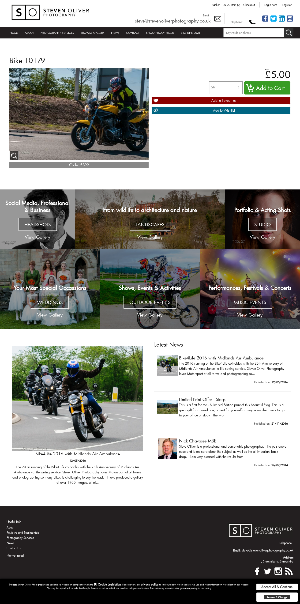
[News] (288, 570)
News (115, 32)
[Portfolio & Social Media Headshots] (37, 219)
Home (14, 32)
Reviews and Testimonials (23, 532)
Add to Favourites (223, 100)
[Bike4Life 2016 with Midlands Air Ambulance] (222, 370)
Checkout (249, 5)
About (29, 32)
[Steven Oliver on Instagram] (278, 570)
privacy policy (149, 584)
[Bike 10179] (14, 155)
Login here (270, 5)
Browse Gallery (93, 32)
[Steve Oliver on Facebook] (265, 21)
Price (267, 69)
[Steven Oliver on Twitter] (267, 570)
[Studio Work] (262, 219)
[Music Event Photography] (250, 289)
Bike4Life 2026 (190, 32)
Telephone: (236, 22)
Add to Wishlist (224, 110)
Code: (74, 164)
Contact (132, 32)
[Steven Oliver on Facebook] (257, 570)
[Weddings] (50, 289)
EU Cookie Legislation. (108, 584)
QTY (213, 87)
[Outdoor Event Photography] (150, 289)
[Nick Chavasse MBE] (222, 453)
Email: (206, 15)
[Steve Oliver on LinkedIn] (281, 21)
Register (287, 5)
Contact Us (14, 548)
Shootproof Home (160, 32)
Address (288, 557)
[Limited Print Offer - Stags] (77, 418)
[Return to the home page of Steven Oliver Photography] (50, 11)
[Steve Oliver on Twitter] (273, 21)
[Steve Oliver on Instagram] (289, 21)
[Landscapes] (150, 219)
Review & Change (277, 597)
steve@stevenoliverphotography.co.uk (172, 21)
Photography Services (57, 32)
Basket (216, 5)
